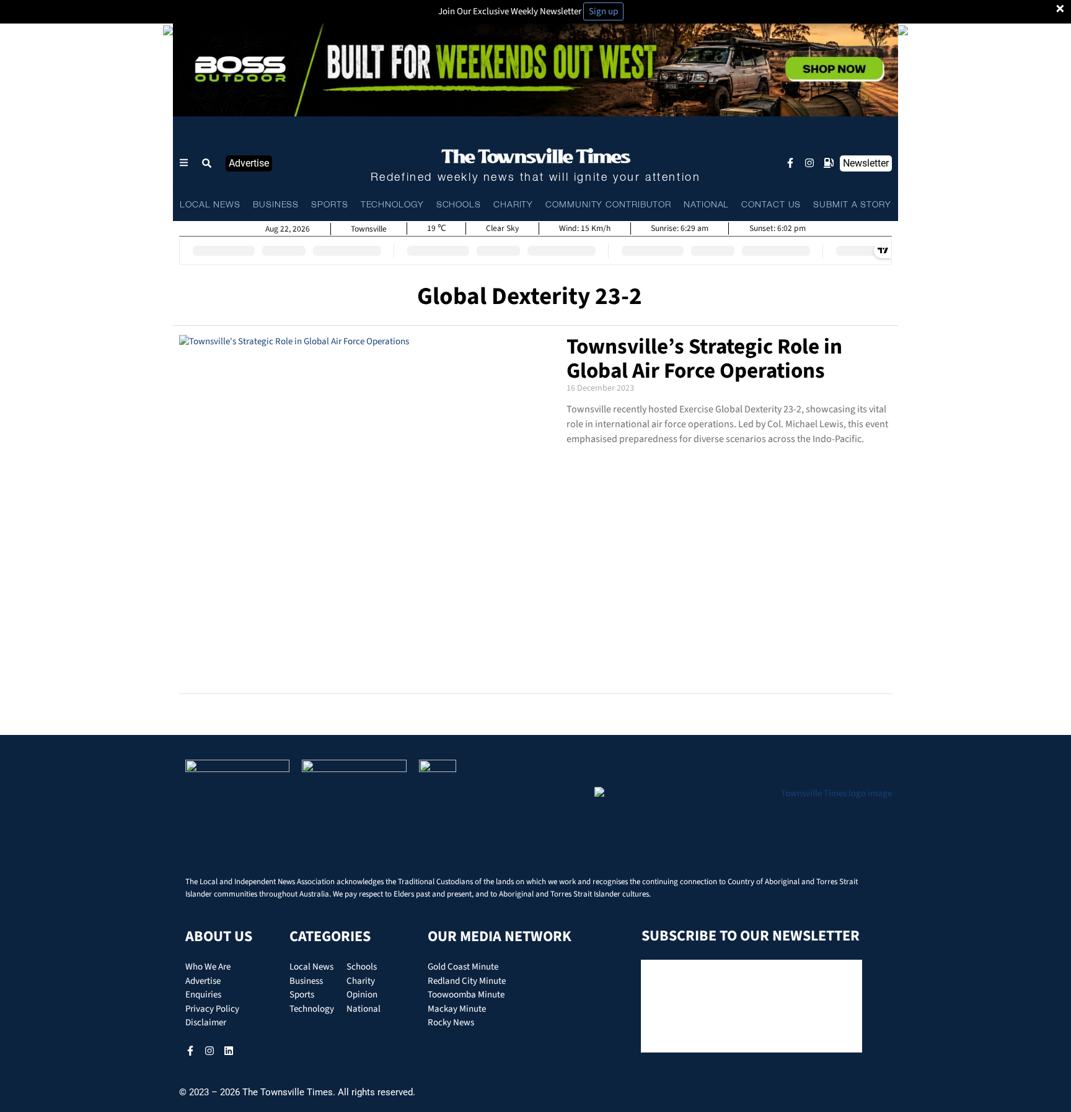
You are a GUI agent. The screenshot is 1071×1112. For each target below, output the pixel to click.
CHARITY (513, 205)
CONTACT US (771, 205)
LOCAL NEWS (210, 205)
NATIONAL (706, 205)
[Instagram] (809, 163)
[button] (207, 163)
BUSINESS (276, 205)
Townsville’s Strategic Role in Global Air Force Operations (704, 358)
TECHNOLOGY (392, 205)
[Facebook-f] (790, 163)
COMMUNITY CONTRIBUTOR (608, 205)
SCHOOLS (458, 205)
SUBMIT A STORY (852, 205)
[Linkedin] (229, 1051)
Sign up (603, 11)
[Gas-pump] (829, 163)
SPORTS (329, 205)
